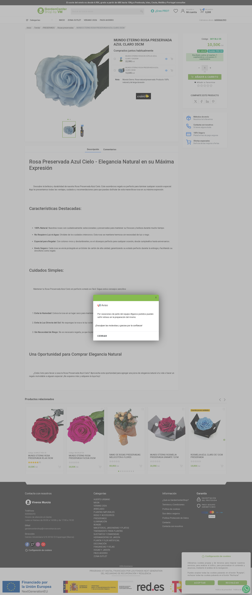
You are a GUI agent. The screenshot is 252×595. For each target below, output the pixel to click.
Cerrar (102, 336)
